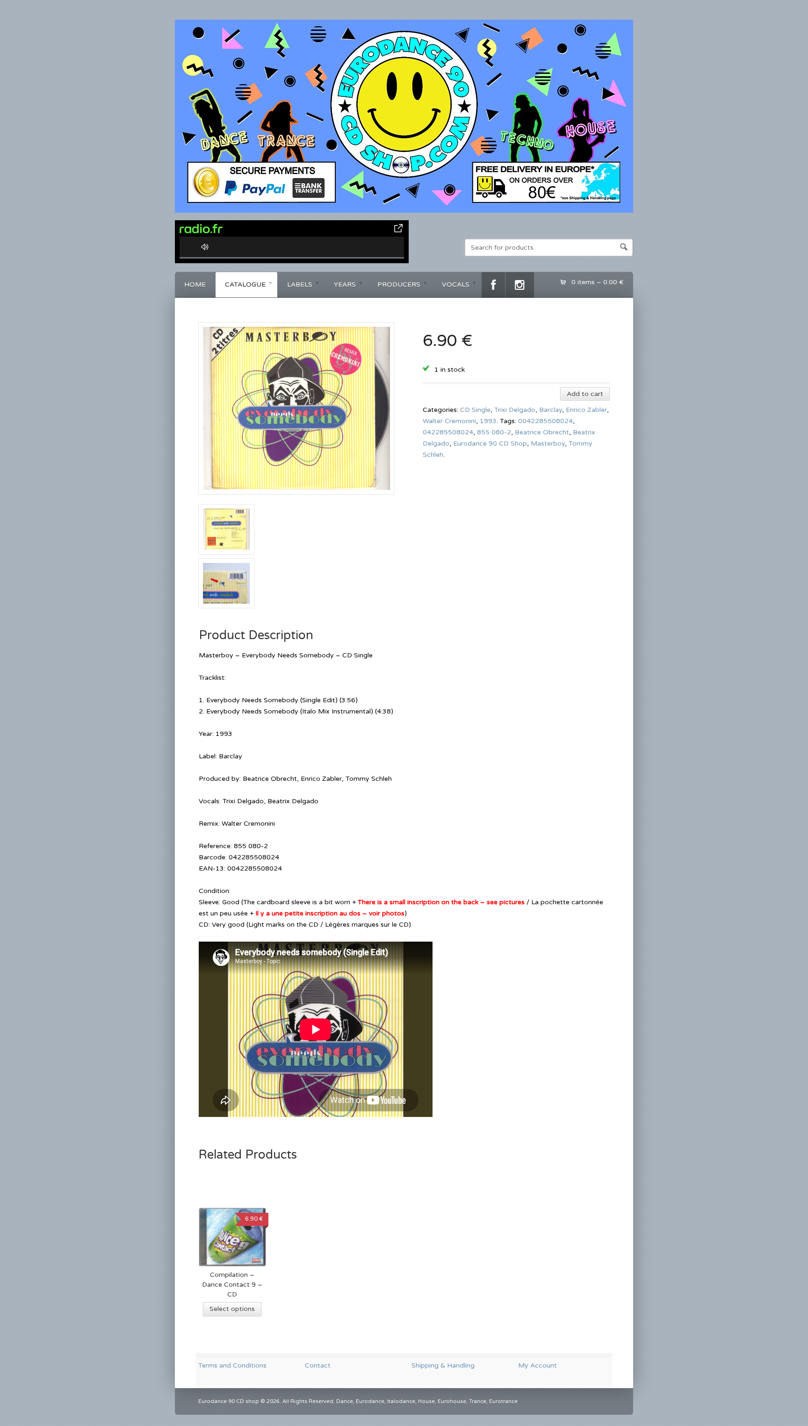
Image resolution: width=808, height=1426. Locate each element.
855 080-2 (494, 432)
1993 (488, 421)
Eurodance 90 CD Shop (490, 443)
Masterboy (548, 443)
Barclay (550, 410)
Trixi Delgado (514, 410)
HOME (195, 284)
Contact (318, 1365)
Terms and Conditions (232, 1365)
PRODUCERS (394, 286)
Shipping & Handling (443, 1365)
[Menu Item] (493, 285)
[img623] (296, 498)
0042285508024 (545, 421)
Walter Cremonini (449, 421)
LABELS (295, 286)
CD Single (475, 410)
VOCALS (451, 286)
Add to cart (585, 394)
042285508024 (448, 432)
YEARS (340, 286)
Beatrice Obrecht (542, 432)
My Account (537, 1365)
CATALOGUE (241, 286)
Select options (232, 1309)
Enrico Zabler (586, 410)
